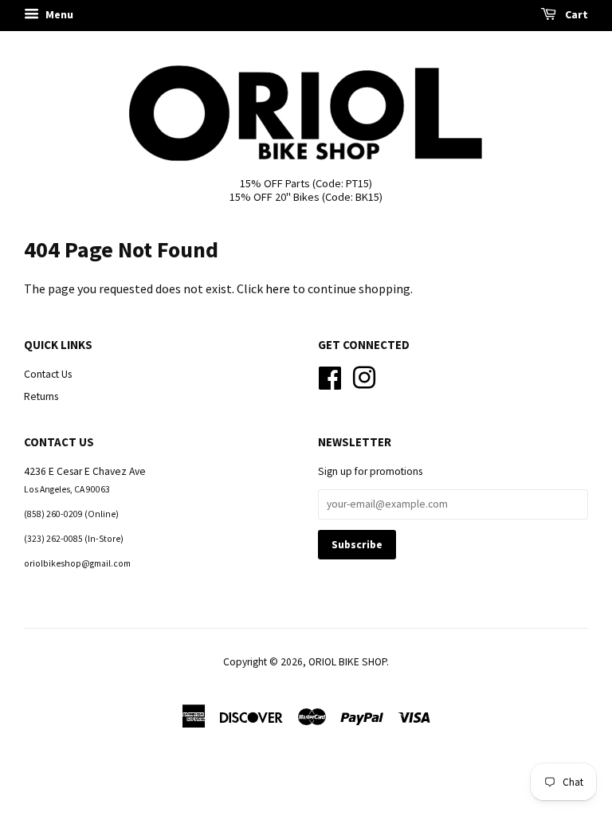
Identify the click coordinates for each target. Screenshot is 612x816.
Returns (41, 396)
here (277, 288)
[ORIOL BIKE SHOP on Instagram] (364, 375)
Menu (58, 14)
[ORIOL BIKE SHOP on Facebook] (330, 375)
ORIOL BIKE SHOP (347, 662)
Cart (575, 14)
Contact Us (48, 374)
